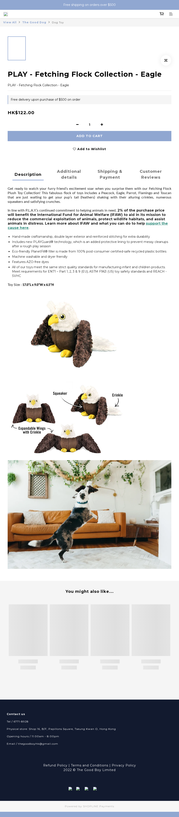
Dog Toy (58, 22)
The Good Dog (34, 22)
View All (10, 22)
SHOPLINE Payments (98, 806)
